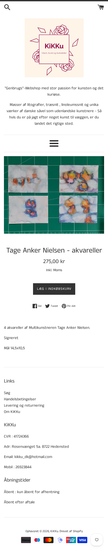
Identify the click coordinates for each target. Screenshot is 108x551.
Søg (7, 393)
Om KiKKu (12, 411)
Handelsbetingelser (20, 399)
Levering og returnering (24, 405)
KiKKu (54, 531)
